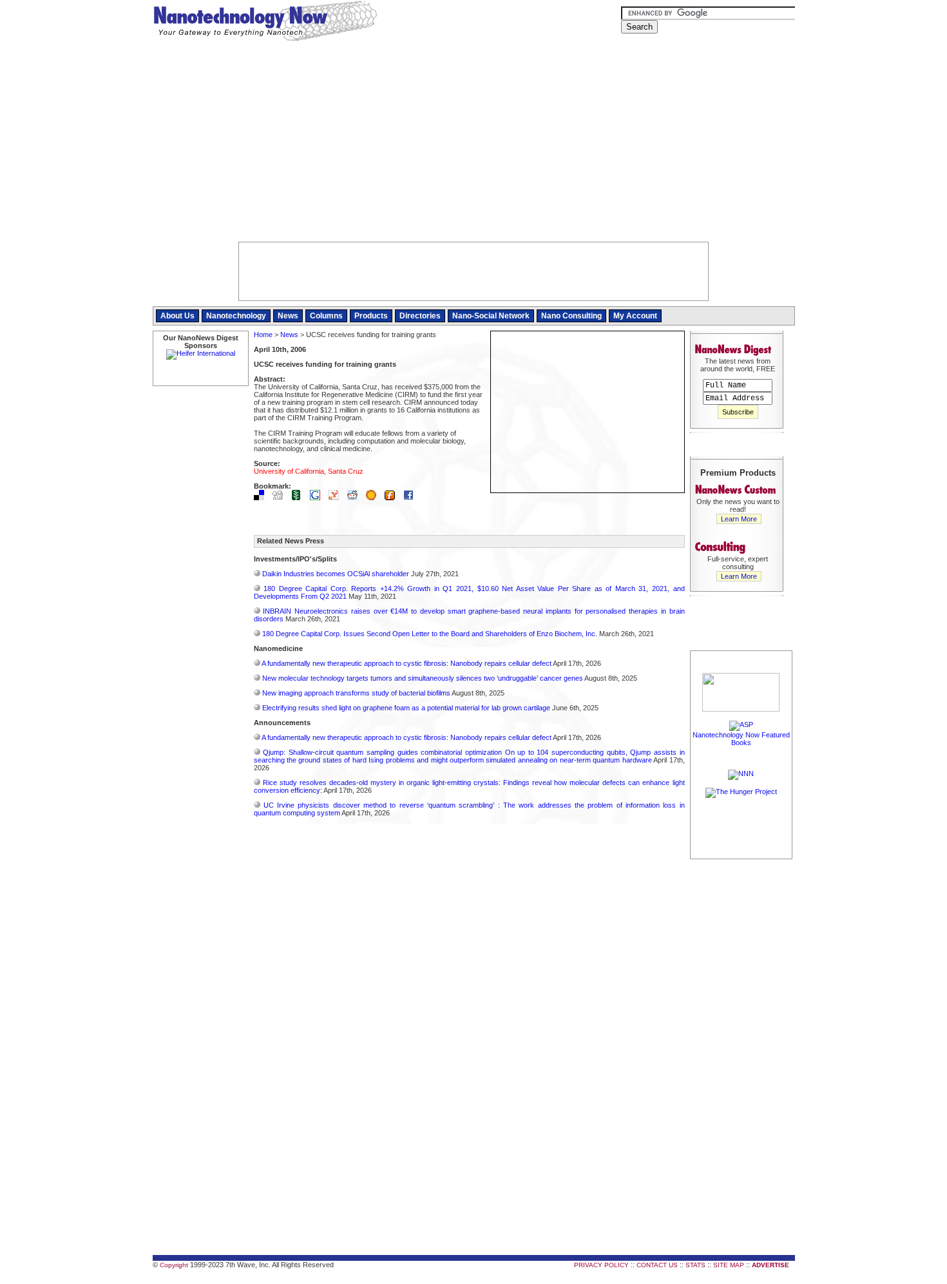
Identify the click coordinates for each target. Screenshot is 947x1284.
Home (263, 334)
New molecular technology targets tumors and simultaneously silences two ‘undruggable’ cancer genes (422, 678)
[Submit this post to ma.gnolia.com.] (374, 497)
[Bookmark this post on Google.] (318, 497)
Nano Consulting (571, 315)
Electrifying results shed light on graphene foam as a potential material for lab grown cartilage (406, 708)
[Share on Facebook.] (411, 497)
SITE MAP (728, 1265)
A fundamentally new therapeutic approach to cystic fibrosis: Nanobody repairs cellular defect (406, 663)
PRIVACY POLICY (601, 1265)
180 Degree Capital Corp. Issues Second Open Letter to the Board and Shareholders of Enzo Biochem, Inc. (429, 633)
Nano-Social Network (491, 315)
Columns (326, 315)
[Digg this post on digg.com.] (281, 497)
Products (371, 315)
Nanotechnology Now (265, 22)
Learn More (739, 519)
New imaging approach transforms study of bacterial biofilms (356, 693)
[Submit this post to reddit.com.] (355, 497)
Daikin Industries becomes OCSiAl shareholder (335, 574)
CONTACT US (657, 1265)
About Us (177, 315)
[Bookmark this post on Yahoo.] (337, 497)
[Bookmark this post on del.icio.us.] (262, 497)
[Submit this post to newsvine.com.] (299, 497)
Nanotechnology (236, 315)
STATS (695, 1265)
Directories (420, 315)
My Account (635, 315)
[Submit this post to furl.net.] (393, 497)
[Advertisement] (474, 145)
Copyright (174, 1265)
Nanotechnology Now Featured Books (741, 738)
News (288, 315)
